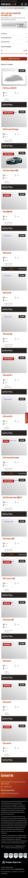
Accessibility (14, 871)
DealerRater (18, 846)
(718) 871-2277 (22, 4)
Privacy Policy (21, 871)
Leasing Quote (26, 418)
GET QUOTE (22, 70)
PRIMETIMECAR (8, 4)
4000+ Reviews (14, 1)
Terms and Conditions (6, 871)
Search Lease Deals (14, 58)
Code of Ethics (4, 873)
